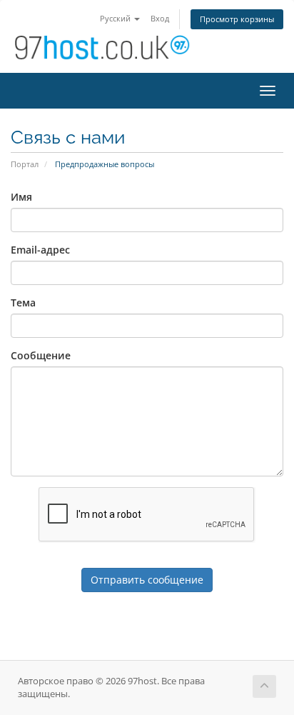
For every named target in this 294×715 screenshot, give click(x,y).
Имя (21, 197)
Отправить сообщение (147, 579)
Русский (116, 18)
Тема (23, 302)
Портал (25, 164)
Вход (160, 18)
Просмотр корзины (237, 19)
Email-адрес (40, 249)
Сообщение (41, 355)
